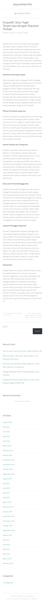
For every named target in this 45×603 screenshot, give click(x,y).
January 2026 (7, 455)
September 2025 (9, 474)
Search (5, 327)
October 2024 (8, 526)
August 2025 (7, 479)
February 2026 (8, 450)
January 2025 (7, 512)
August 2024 (7, 535)
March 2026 (7, 446)
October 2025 (8, 469)
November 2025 (8, 465)
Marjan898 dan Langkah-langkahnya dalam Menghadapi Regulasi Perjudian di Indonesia (33, 315)
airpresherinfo (22, 4)
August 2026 (7, 422)
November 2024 (8, 521)
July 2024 (6, 540)
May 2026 (6, 436)
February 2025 (8, 507)
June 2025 (6, 488)
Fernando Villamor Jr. (29, 599)
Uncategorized (8, 583)
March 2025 (7, 502)
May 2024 (6, 549)
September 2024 (9, 530)
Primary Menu (23, 13)
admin (25, 33)
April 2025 (6, 497)
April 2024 (6, 554)
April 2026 (6, 441)
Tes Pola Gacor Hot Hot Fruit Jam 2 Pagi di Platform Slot (22, 351)
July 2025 (6, 483)
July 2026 (6, 427)
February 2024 (8, 563)
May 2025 (6, 493)
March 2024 (7, 559)
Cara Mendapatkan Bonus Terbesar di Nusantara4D (12, 314)
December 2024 (8, 516)
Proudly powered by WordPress (23, 596)
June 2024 (6, 545)
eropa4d (6, 55)
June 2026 (6, 432)
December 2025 (8, 460)
